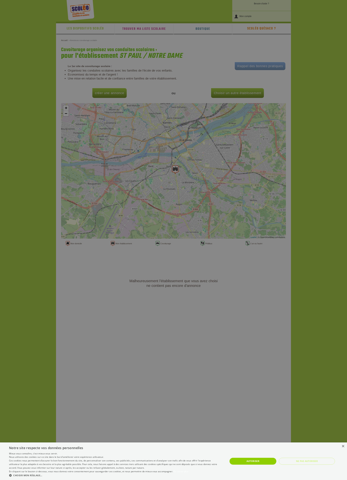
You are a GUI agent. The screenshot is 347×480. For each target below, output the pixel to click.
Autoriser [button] (253, 461)
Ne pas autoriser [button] (307, 461)
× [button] (343, 446)
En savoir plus (181, 471)
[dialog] (173, 461)
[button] (115, 475)
